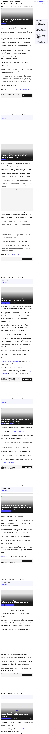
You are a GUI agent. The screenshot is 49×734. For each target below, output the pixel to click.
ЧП (4, 3)
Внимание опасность (5, 423)
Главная (2, 6)
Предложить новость (42, 1)
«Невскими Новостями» (18, 431)
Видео (22, 3)
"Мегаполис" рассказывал (6, 619)
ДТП (1, 3)
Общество (8, 3)
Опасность (18, 3)
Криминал (13, 3)
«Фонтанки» (11, 348)
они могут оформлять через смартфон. (14, 254)
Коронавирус (4, 718)
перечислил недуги (5, 556)
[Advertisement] (17, 105)
